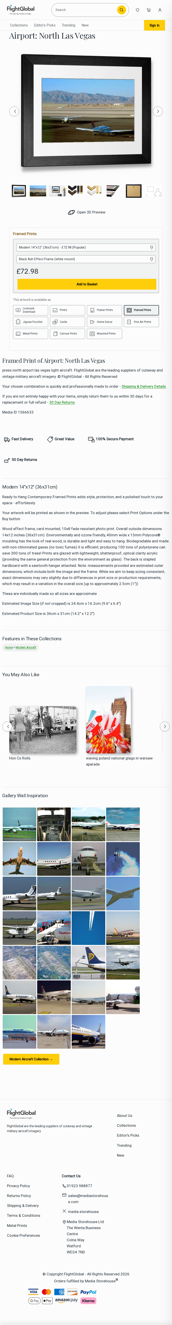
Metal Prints (17, 1225)
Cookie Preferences (23, 1235)
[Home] (27, 10)
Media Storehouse (100, 1281)
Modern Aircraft (26, 647)
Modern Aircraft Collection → (31, 1059)
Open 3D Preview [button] (90, 212)
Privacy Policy (18, 1186)
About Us (124, 1115)
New (85, 25)
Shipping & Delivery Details (144, 386)
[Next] (158, 111)
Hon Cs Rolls (19, 758)
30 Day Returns (62, 402)
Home (9, 647)
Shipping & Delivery (23, 1205)
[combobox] (85, 10)
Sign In (154, 25)
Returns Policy (19, 1195)
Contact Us (71, 1176)
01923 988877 (79, 1186)
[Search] (121, 9)
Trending (68, 25)
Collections (19, 25)
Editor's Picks (45, 25)
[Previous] (14, 111)
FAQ (10, 1176)
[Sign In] (160, 10)
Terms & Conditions (23, 1215)
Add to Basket (87, 284)
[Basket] (149, 10)
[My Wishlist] (137, 10)
